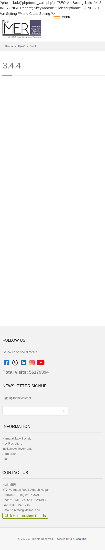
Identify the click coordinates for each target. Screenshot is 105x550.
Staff (5, 459)
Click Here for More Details (25, 516)
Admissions (10, 454)
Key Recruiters (12, 443)
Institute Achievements (17, 448)
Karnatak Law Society (16, 438)
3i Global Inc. (78, 538)
